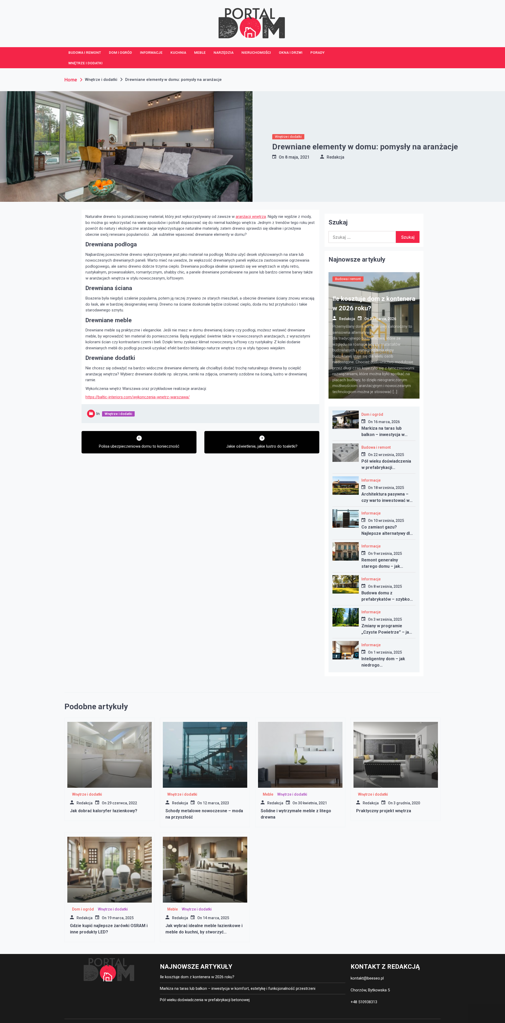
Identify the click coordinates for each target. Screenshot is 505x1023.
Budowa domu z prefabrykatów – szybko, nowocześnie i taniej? (386, 599)
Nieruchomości (256, 52)
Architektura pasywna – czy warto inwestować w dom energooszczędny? (385, 500)
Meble (200, 52)
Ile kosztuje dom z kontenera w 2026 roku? (197, 977)
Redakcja (335, 157)
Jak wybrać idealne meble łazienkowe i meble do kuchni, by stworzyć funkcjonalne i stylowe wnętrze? (204, 932)
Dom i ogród (120, 52)
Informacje (151, 52)
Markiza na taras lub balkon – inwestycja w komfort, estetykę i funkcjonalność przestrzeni (237, 988)
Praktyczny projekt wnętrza (383, 810)
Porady (317, 52)
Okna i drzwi (290, 52)
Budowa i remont (84, 52)
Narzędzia (224, 52)
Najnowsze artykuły (357, 259)
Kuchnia (178, 52)
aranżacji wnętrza (251, 216)
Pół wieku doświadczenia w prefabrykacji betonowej (386, 467)
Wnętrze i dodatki (85, 63)
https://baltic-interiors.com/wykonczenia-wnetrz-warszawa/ (137, 397)
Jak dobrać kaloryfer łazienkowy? (103, 810)
